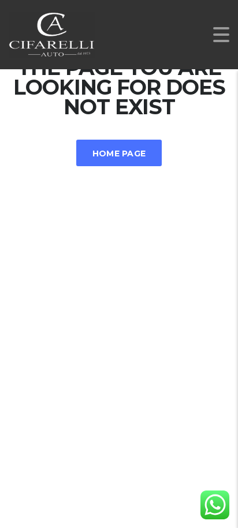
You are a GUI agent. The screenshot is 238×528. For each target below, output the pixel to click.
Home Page (119, 153)
